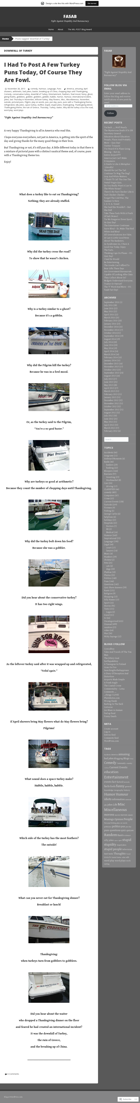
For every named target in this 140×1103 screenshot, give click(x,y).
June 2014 (108, 345)
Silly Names (109, 599)
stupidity (110, 845)
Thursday (44, 107)
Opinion (118, 819)
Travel (128, 854)
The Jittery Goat (111, 658)
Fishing (107, 511)
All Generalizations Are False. (118, 234)
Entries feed (109, 735)
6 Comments (13, 1074)
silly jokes (20, 105)
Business (108, 474)
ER (107, 529)
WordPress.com (111, 741)
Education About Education (117, 136)
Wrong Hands (110, 701)
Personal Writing (110, 823)
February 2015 (111, 320)
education (111, 772)
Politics (107, 578)
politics (116, 826)
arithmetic (17, 91)
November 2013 (111, 366)
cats (108, 566)
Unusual (108, 624)
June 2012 (108, 419)
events (107, 781)
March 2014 (109, 354)
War (106, 633)
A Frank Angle (111, 682)
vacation (108, 627)
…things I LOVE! (111, 695)
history (127, 790)
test (106, 853)
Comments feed (111, 738)
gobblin (45, 96)
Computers (109, 495)
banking (110, 468)
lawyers (109, 550)
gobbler (29, 96)
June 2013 (108, 382)
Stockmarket (112, 480)
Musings (109, 819)
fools (113, 786)
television (127, 849)
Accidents (108, 452)
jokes (6, 99)
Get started (92, 3)
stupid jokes (56, 105)
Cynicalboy (109, 649)
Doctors (110, 526)
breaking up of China (48, 91)
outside (7, 102)
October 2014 (110, 333)
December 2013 (111, 363)
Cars (106, 483)
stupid (47, 105)
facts (107, 786)
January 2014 (110, 360)
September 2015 (111, 302)
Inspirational (110, 538)
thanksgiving (68, 105)
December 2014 (111, 327)
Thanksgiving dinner (83, 105)
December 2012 (111, 400)
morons (109, 814)
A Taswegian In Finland (115, 664)
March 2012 (109, 428)
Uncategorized (111, 621)
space (116, 840)
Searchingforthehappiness (116, 670)
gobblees (21, 96)
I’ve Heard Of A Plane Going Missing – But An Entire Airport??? (117, 152)
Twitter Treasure (112, 146)
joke (105, 805)
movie (117, 815)
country (129, 763)
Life (115, 804)
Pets (106, 563)
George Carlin (110, 514)
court (108, 547)
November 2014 (111, 330)
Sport (107, 603)
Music (107, 553)
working (107, 864)
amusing (79, 88)
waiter (59, 107)
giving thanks (10, 96)
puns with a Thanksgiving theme (77, 102)
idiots (107, 799)
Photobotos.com (111, 698)
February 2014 (111, 357)
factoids (127, 782)
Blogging (118, 758)
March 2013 (109, 391)
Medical (109, 532)
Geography (118, 790)
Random (110, 835)
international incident (81, 96)
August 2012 (110, 412)
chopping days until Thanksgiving (72, 91)
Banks (107, 462)
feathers (66, 94)
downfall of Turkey (39, 94)
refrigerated (9, 105)
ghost (90, 94)
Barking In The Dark (113, 704)
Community (121, 763)
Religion (108, 593)
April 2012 (109, 425)
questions (115, 830)
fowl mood (75, 94)
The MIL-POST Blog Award (80, 29)
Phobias (107, 572)
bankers (109, 465)
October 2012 (110, 406)
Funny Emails (110, 716)
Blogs (126, 758)
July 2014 (108, 342)
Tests (106, 609)
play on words (38, 102)
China (131, 759)
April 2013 (109, 388)
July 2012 (108, 415)
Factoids (108, 504)
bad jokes (27, 91)
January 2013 (110, 397)
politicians (107, 827)
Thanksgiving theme (13, 107)
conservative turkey (21, 94)
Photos (107, 575)
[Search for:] (116, 439)
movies (123, 815)
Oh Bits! (107, 560)
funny (83, 94)
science (127, 835)
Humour (42, 88)
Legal (106, 544)
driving (109, 486)
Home (51, 29)
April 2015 (109, 314)
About (60, 29)
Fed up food (109, 713)
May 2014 (108, 348)
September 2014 (111, 336)
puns (60, 102)
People (128, 819)
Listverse (108, 707)
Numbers (108, 557)
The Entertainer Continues (116, 225)
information (118, 799)
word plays (18, 110)
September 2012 (111, 409)
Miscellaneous (72, 99)
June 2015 (108, 308)
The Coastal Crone (112, 685)
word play (8, 110)
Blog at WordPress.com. (13, 1097)
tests (110, 854)
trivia (106, 857)
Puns (59, 88)
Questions (108, 584)
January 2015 (110, 324)
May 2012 (108, 422)
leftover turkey (41, 99)
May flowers (54, 99)
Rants (106, 590)
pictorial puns (18, 102)
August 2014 (110, 339)
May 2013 (108, 385)
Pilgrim (28, 102)
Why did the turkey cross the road (78, 107)
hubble (53, 96)
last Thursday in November (22, 99)
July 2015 (108, 305)
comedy (34, 88)
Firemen (108, 507)
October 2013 (110, 370)
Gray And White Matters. (115, 176)
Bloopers (108, 471)
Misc (63, 99)
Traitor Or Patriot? (113, 284)
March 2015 (109, 317)
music (130, 815)
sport (120, 840)
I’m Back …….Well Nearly (115, 127)
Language (51, 88)
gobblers (37, 96)
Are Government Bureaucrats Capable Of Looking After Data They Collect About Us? (118, 274)
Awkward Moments (113, 458)
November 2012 (111, 403)
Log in (107, 732)
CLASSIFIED (109, 489)
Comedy (7, 94)
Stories (107, 606)
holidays (108, 520)
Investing (110, 477)
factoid (120, 782)
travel (107, 615)
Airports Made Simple (114, 679)
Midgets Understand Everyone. (118, 280)
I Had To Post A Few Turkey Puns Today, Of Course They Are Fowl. (43, 72)
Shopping (108, 596)
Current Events (111, 501)
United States (116, 857)
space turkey (30, 105)
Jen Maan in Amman (113, 710)
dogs (108, 569)
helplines (108, 517)
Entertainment (55, 94)
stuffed (40, 105)
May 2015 (108, 311)
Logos (109, 612)
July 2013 (108, 379)
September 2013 (111, 373)
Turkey (52, 107)
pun (47, 102)
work (128, 861)
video (106, 630)
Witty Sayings (110, 636)
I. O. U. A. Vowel (111, 204)
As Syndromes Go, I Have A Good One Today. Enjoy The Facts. (116, 247)
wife (127, 857)
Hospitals (108, 523)
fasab (70, 16)
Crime (107, 498)
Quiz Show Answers (113, 587)
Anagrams (108, 455)
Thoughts (120, 853)
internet (128, 799)
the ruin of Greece (31, 107)
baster (35, 91)
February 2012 (111, 431)
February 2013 (111, 394)
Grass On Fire (110, 667)
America (70, 88)
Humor (60, 96)
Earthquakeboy (111, 661)
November (84, 99)
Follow (110, 113)
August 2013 (110, 376)
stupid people (113, 849)
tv (105, 618)
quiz (123, 830)
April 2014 (109, 351)
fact (114, 781)
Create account (111, 729)
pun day (53, 102)
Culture (106, 768)
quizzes (130, 830)
